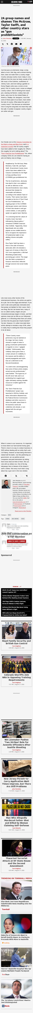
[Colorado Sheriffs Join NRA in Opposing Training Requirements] (16, 664)
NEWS (9, 515)
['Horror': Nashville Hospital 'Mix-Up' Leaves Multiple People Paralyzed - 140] (16, 957)
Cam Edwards (16, 828)
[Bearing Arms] (16, 1)
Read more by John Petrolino (23, 511)
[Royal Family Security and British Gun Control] (16, 630)
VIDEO (22, 518)
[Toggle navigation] (2, 1)
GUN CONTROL (15, 518)
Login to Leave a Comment (16, 541)
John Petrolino (7, 38)
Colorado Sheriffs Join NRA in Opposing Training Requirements (16, 677)
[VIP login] (30, 1)
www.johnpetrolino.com (19, 502)
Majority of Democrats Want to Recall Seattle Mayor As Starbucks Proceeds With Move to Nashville (15, 937)
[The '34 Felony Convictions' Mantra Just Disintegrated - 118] (16, 988)
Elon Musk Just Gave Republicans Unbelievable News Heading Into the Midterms (16, 904)
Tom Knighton (16, 646)
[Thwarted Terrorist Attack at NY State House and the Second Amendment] (16, 848)
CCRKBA (7, 518)
